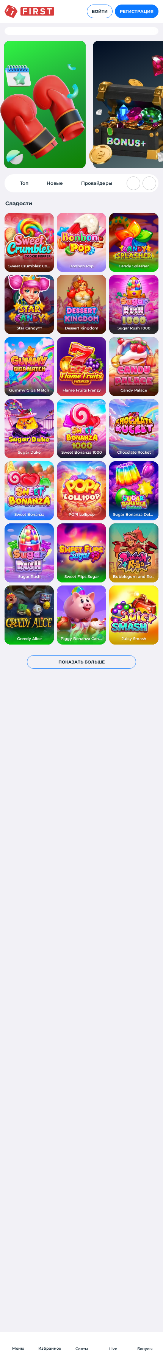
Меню (18, 1348)
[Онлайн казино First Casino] (29, 11)
